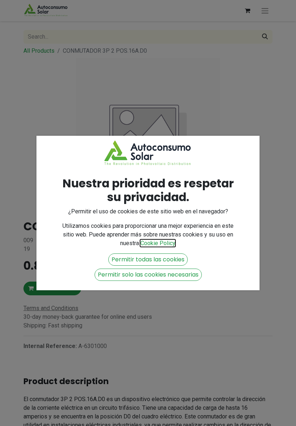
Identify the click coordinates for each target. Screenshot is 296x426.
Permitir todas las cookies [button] (148, 259)
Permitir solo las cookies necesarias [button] (148, 274)
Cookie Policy (157, 243)
